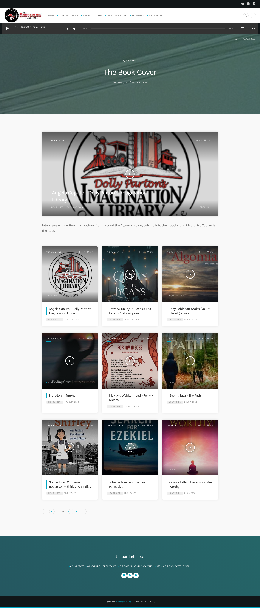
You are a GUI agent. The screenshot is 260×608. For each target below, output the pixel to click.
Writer (172, 469)
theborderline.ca (123, 601)
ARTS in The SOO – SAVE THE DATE (173, 566)
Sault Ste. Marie (176, 296)
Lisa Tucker (57, 207)
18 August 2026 (192, 320)
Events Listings (92, 15)
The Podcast (109, 566)
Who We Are (93, 566)
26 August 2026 (75, 207)
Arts (110, 296)
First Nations (54, 469)
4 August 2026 (131, 406)
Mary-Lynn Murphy (62, 395)
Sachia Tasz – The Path (185, 395)
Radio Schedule (117, 15)
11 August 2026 (71, 402)
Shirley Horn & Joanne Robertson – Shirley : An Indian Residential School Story (70, 486)
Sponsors (138, 15)
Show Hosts (156, 15)
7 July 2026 (189, 493)
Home (51, 15)
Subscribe (129, 60)
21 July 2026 (70, 493)
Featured (204, 207)
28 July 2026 (190, 402)
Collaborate (77, 566)
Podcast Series (68, 15)
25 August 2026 (132, 320)
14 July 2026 (130, 493)
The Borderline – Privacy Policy (136, 566)
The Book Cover (58, 140)
